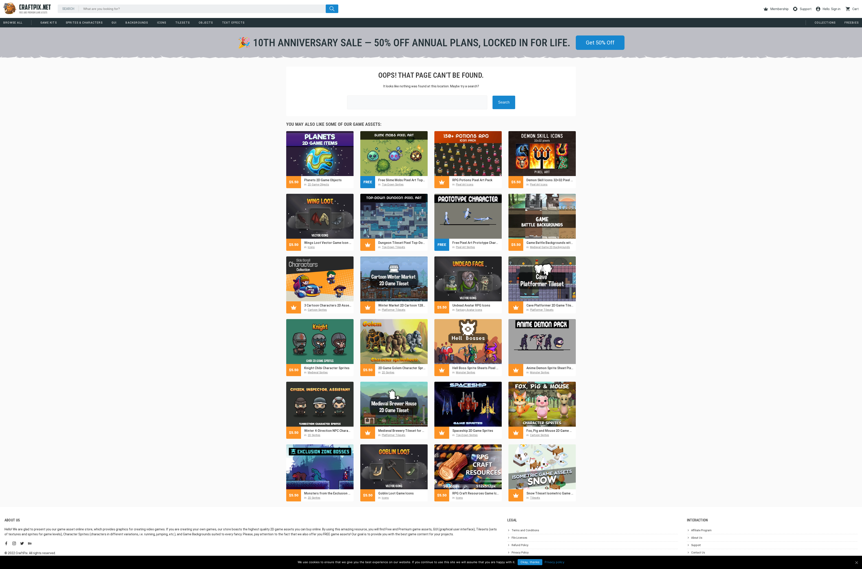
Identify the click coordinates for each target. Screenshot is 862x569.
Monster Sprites (465, 372)
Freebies (851, 22)
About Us (696, 537)
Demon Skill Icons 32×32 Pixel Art (550, 180)
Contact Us (698, 552)
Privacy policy (554, 562)
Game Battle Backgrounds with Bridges (550, 243)
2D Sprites (388, 372)
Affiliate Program (701, 530)
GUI (114, 22)
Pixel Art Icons (464, 184)
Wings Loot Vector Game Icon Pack (327, 243)
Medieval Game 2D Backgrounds (550, 247)
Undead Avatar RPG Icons (471, 305)
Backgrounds (136, 22)
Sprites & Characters (84, 22)
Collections (825, 22)
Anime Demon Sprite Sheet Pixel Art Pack (550, 368)
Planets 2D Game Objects (323, 180)
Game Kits (48, 22)
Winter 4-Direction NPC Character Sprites (327, 430)
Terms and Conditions (525, 530)
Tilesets (182, 22)
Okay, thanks (530, 562)
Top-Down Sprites (393, 184)
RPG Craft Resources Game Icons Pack (475, 493)
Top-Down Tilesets (393, 247)
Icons (161, 22)
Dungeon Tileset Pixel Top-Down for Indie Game (401, 243)
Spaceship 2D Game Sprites (472, 430)
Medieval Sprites (318, 372)
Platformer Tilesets (393, 309)
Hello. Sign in (831, 9)
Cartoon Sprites (317, 309)
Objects (206, 22)
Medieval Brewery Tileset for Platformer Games (401, 430)
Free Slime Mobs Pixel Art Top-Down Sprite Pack (401, 180)
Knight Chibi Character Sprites (327, 368)
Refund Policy (520, 545)
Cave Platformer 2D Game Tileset (550, 305)
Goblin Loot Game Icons (396, 493)
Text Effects (233, 22)
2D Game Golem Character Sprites (401, 368)
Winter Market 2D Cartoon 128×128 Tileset (401, 305)
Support (805, 9)
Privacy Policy (520, 552)
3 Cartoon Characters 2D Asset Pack (327, 305)
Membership (779, 9)
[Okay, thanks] (856, 562)
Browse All (12, 22)
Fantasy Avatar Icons (469, 309)
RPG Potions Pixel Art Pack (472, 180)
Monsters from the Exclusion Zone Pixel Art (327, 493)
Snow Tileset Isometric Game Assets (550, 493)
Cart (855, 9)
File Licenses (519, 537)
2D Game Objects (318, 184)
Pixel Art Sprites (465, 247)
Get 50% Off (600, 43)
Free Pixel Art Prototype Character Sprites (475, 243)
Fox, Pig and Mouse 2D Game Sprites (550, 430)
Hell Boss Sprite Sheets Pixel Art (475, 368)
